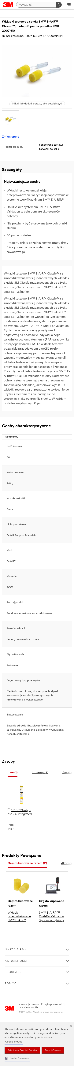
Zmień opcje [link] (10, 136)
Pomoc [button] (11, 983)
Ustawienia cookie (28, 1007)
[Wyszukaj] (59, 5)
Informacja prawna (29, 1004)
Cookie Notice (13, 1041)
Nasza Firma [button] (16, 949)
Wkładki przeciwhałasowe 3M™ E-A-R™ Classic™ (19, 916)
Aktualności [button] (16, 961)
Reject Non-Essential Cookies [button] (22, 1050)
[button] (17, 1058)
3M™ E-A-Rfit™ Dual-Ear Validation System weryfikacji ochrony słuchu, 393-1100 (51, 916)
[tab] (12, 772)
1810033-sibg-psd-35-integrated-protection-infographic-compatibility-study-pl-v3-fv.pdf (21, 812)
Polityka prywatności (52, 1004)
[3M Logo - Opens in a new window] (8, 5)
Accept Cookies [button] (53, 1050)
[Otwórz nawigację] (69, 4)
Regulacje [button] (14, 972)
